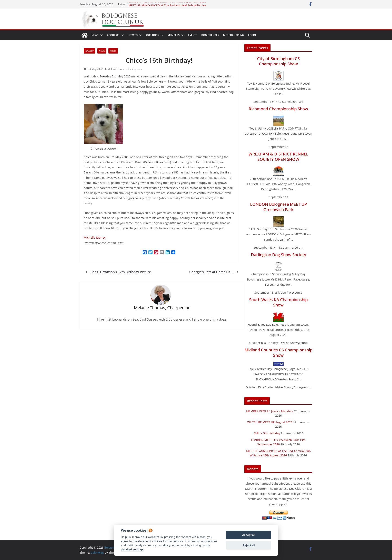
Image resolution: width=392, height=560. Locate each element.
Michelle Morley (95, 237)
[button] (100, 35)
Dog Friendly (210, 35)
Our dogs (152, 35)
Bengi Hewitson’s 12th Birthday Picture (120, 272)
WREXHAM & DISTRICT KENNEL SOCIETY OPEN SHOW (278, 156)
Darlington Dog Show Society (278, 254)
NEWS (102, 50)
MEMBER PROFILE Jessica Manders (269, 411)
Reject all (249, 545)
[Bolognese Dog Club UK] (84, 35)
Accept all (248, 535)
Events (192, 35)
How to (133, 35)
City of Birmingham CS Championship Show (278, 61)
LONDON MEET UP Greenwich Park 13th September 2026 (167, 4)
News (94, 35)
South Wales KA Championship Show (278, 302)
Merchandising (233, 35)
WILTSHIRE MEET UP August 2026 (269, 422)
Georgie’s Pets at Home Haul (211, 272)
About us (113, 35)
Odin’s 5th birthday (267, 433)
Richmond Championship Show (278, 109)
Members (174, 35)
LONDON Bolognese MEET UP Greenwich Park (278, 206)
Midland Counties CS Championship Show (278, 352)
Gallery (89, 50)
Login (252, 35)
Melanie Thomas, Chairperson (125, 69)
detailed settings (132, 549)
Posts (113, 50)
